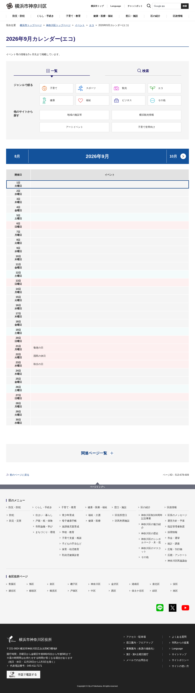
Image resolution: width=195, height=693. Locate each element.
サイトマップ (179, 654)
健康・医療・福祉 (97, 507)
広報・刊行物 (175, 549)
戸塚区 (74, 590)
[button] (97, 453)
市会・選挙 (174, 538)
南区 (175, 590)
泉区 (52, 584)
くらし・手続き (43, 507)
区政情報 (172, 507)
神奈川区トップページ (58, 25)
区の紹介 (145, 507)
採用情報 (172, 532)
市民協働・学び (44, 526)
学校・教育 (68, 532)
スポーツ (91, 88)
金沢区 (115, 584)
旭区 (31, 584)
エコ (91, 25)
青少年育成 (68, 515)
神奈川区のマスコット (151, 550)
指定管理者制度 (176, 526)
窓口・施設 (120, 507)
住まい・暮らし (44, 515)
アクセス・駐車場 (136, 637)
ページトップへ (97, 487)
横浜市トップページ (31, 25)
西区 (113, 590)
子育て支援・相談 (72, 538)
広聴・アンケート (177, 555)
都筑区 (32, 590)
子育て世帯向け (146, 127)
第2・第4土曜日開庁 (137, 654)
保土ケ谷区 (138, 590)
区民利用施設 (122, 520)
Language (177, 648)
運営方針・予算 (176, 520)
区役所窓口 (121, 515)
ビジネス (127, 100)
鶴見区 (53, 590)
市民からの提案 (180, 642)
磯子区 (74, 584)
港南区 (135, 584)
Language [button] (115, 6)
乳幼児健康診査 (70, 555)
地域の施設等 (74, 114)
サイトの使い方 (180, 666)
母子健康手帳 (69, 520)
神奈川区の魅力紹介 (151, 526)
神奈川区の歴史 (149, 533)
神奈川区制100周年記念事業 (151, 517)
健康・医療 (94, 520)
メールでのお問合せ (137, 660)
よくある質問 (179, 637)
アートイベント (74, 127)
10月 (173, 156)
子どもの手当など (72, 543)
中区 (93, 590)
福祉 (88, 100)
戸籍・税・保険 (44, 520)
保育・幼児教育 (70, 549)
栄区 (175, 584)
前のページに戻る (19, 475)
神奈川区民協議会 (177, 560)
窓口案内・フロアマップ (139, 642)
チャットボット (135, 6)
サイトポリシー (180, 660)
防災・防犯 (15, 507)
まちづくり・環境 (45, 532)
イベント (80, 25)
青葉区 (12, 584)
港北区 (156, 584)
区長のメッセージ (177, 515)
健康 (52, 100)
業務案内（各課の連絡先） (141, 648)
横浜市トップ (97, 6)
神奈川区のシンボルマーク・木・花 (151, 541)
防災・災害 (15, 520)
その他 (161, 100)
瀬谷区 (12, 590)
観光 (124, 88)
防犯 (11, 515)
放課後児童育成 (70, 526)
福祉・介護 (94, 515)
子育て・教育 (68, 507)
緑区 (154, 590)
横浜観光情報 (146, 114)
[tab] (52, 71)
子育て (53, 88)
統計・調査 (174, 543)
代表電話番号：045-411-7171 (26, 665)
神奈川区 (96, 584)
